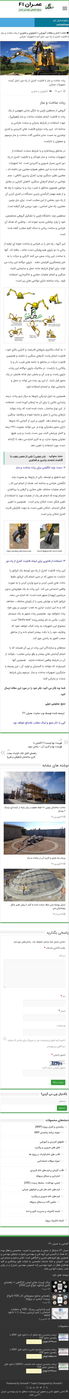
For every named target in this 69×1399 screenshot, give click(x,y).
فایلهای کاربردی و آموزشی (52, 1142)
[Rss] (47, 1388)
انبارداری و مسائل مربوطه (48, 1176)
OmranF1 (58, 1383)
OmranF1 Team (28, 1383)
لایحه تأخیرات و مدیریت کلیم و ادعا (43, 1211)
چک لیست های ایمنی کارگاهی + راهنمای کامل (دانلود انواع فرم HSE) (27, 1284)
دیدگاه (62, 956)
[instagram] (27, 1388)
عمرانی (14, 117)
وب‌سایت (61, 1025)
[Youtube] (30, 1388)
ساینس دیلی (52, 704)
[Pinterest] (37, 1388)
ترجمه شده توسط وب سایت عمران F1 (43, 713)
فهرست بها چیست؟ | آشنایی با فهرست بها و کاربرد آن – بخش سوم (45, 743)
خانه (64, 33)
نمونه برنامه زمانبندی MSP (47, 1132)
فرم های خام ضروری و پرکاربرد (45, 1196)
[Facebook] (44, 1388)
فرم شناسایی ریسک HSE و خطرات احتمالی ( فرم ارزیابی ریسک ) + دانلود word (29, 1312)
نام (63, 996)
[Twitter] (40, 1388)
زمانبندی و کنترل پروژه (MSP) (49, 1127)
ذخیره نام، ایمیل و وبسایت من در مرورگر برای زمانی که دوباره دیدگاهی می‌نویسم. (36, 1043)
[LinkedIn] (34, 1388)
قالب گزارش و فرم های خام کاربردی (47, 1170)
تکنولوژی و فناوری (28, 33)
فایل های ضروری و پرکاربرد (47, 1147)
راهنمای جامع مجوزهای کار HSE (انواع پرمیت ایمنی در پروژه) (28, 1297)
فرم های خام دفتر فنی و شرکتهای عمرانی (41, 1189)
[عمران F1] (34, 6)
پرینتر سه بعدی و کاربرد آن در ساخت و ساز (46, 858)
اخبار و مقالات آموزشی (49, 33)
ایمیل (62, 1011)
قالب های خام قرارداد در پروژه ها (44, 1154)
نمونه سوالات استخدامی (48, 1161)
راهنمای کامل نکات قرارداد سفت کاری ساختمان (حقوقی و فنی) (22, 753)
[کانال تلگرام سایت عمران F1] (34, 21)
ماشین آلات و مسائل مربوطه (43, 1202)
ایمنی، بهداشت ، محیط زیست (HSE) (42, 1183)
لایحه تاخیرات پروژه (54, 1220)
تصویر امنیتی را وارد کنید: (53, 1068)
